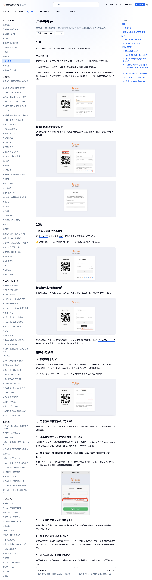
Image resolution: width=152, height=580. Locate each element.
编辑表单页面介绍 (9, 124)
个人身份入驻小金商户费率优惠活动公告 (15, 427)
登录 (39, 224)
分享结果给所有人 (9, 549)
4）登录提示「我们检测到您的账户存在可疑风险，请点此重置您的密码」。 (73, 455)
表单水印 (6, 224)
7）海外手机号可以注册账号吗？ (53, 555)
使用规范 (85, 48)
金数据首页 (64, 61)
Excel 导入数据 (8, 531)
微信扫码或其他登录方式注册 (51, 126)
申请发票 (6, 66)
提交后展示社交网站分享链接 (14, 88)
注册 (39, 42)
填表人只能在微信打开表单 (13, 370)
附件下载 (6, 572)
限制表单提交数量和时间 (12, 345)
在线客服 (109, 4)
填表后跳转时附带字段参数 (13, 361)
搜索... (77, 4)
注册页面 (40, 132)
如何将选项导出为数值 (11, 562)
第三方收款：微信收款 (11, 472)
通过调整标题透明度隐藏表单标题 (15, 115)
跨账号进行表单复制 (10, 512)
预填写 (5, 331)
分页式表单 (7, 170)
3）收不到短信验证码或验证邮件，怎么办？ (59, 437)
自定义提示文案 (9, 540)
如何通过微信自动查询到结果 (14, 299)
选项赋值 (6, 229)
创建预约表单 (8, 147)
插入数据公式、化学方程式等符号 (15, 102)
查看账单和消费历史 (10, 43)
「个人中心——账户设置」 (70, 72)
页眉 (4, 265)
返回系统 (139, 4)
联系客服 (6, 25)
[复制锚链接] (43, 42)
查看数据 (6, 576)
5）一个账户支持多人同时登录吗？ (55, 520)
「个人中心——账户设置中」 (62, 373)
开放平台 (128, 4)
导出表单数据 (8, 526)
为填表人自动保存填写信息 (13, 326)
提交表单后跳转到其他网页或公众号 (15, 82)
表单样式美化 (8, 270)
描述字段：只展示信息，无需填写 (15, 243)
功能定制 (6, 179)
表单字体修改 (8, 184)
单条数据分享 (8, 503)
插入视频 (6, 206)
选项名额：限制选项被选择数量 (14, 197)
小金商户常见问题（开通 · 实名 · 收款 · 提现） (16, 443)
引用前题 (6, 202)
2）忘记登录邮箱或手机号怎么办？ (55, 421)
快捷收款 (6, 454)
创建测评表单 (8, 143)
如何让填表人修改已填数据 (13, 317)
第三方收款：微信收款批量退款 (14, 485)
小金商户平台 (8, 438)
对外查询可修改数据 (10, 304)
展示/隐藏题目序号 (10, 275)
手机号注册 (42, 56)
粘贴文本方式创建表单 (11, 247)
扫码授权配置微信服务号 (12, 285)
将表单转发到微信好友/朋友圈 (14, 388)
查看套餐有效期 (9, 34)
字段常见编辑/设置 (10, 129)
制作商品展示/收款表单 (11, 433)
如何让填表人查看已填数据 (13, 322)
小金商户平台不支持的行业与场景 (15, 463)
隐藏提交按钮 (8, 261)
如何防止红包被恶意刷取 (12, 415)
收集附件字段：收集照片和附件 (14, 234)
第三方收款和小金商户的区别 (14, 467)
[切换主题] (147, 4)
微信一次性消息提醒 (10, 406)
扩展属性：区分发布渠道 (12, 252)
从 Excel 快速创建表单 (11, 156)
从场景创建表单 (9, 133)
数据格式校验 (8, 215)
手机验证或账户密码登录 (49, 231)
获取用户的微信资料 (10, 290)
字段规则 (6, 165)
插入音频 (6, 211)
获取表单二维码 (9, 393)
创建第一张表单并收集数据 (13, 120)
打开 (58, 33)
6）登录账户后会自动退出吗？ (52, 536)
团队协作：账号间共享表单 (13, 521)
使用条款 (61, 48)
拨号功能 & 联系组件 (10, 397)
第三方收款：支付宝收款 (12, 476)
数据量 (5, 38)
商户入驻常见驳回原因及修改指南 (15, 449)
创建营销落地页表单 (10, 152)
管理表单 (6, 111)
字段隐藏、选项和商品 (11, 220)
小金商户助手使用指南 (11, 458)
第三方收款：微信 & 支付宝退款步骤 (15, 491)
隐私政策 (71, 48)
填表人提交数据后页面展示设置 (14, 97)
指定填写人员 (8, 335)
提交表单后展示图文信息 (12, 92)
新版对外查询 (8, 313)
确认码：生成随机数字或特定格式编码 (15, 350)
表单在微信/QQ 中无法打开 (13, 379)
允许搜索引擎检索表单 (11, 365)
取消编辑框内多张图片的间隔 (14, 174)
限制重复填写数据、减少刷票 (14, 340)
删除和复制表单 (9, 193)
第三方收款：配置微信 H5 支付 (14, 481)
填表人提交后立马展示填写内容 (14, 544)
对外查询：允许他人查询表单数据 (15, 308)
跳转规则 (6, 161)
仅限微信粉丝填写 (9, 402)
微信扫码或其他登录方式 (49, 287)
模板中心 (119, 4)
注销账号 (6, 52)
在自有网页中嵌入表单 (11, 383)
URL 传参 (6, 356)
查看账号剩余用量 (9, 70)
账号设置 (6, 56)
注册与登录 (7, 61)
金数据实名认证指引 (10, 47)
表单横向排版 (8, 256)
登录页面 (96, 364)
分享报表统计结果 (9, 553)
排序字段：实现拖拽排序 (12, 238)
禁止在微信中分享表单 (11, 374)
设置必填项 (7, 188)
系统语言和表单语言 (10, 29)
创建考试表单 (8, 138)
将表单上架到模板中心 (11, 517)
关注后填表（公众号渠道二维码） (15, 411)
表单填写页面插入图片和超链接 (14, 106)
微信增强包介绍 (9, 294)
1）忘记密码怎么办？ (47, 359)
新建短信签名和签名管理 (12, 508)
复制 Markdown (46, 33)
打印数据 (6, 558)
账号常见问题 (44, 352)
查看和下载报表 (9, 567)
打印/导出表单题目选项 (11, 535)
